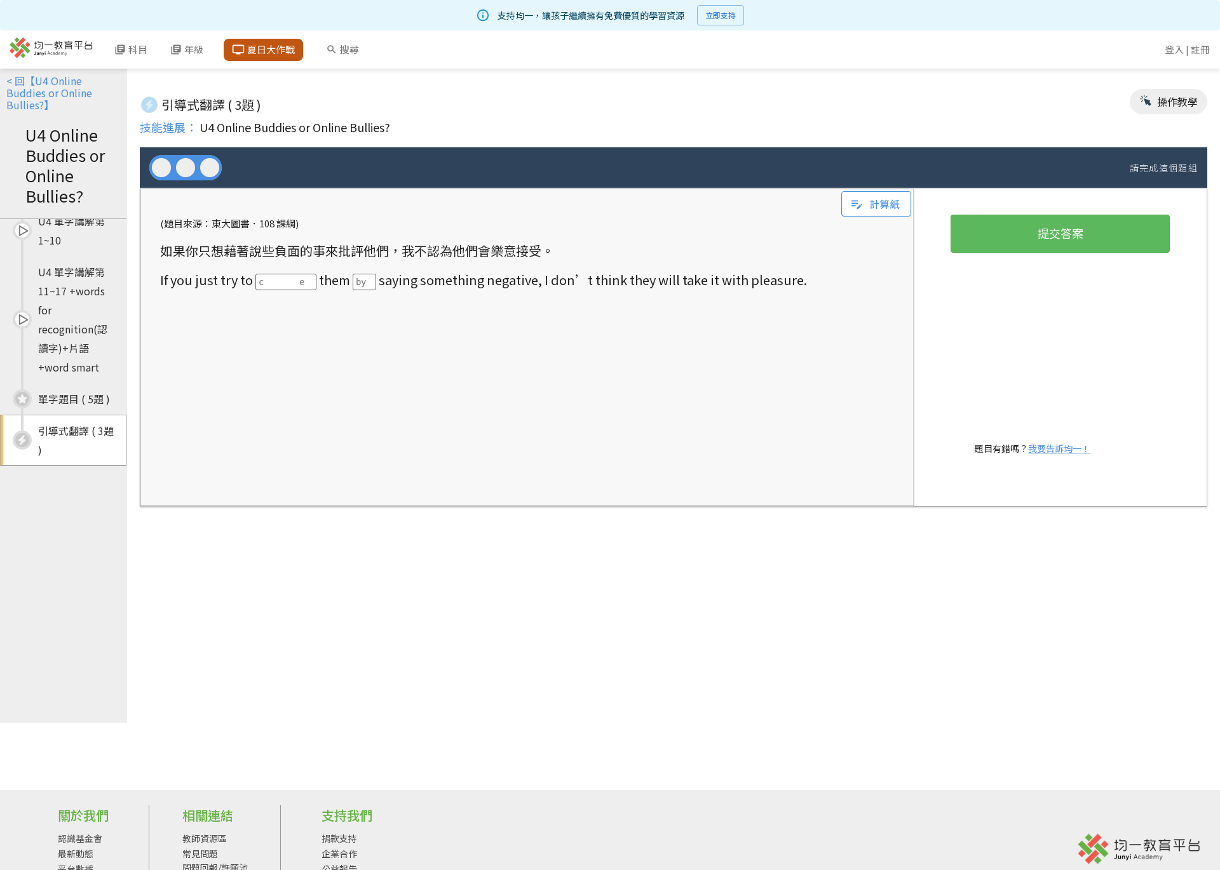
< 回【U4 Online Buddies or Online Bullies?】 (49, 92)
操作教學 (1176, 101)
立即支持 (720, 15)
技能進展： (168, 127)
